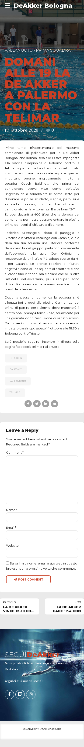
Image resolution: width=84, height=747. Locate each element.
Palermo (16, 369)
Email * (11, 527)
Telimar (15, 392)
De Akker (16, 358)
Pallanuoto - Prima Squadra (38, 50)
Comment (15, 452)
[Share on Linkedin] (45, 403)
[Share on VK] (54, 403)
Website (12, 545)
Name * (11, 510)
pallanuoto (18, 381)
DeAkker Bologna (43, 5)
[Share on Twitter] (36, 403)
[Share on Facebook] (28, 403)
